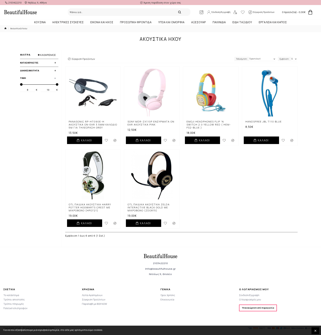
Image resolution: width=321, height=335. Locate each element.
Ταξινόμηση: (241, 58)
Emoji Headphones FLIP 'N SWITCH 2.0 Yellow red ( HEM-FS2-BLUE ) (209, 124)
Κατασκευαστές (29, 62)
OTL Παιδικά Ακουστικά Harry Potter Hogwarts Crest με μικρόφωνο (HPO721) (90, 207)
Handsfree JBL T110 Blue (263, 121)
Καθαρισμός (48, 55)
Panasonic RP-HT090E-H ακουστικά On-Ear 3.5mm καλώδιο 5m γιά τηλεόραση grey (93, 124)
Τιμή (23, 78)
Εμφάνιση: (284, 58)
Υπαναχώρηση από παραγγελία (258, 307)
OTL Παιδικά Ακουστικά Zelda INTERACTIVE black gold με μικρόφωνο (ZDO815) (149, 207)
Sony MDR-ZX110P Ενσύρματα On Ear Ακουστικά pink (151, 123)
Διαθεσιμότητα (29, 70)
